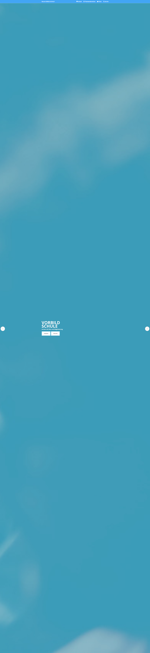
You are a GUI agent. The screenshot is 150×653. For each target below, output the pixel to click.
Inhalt (80, 1)
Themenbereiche (89, 1)
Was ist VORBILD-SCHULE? (48, 1)
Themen (55, 333)
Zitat (99, 1)
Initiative (46, 333)
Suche (106, 1)
